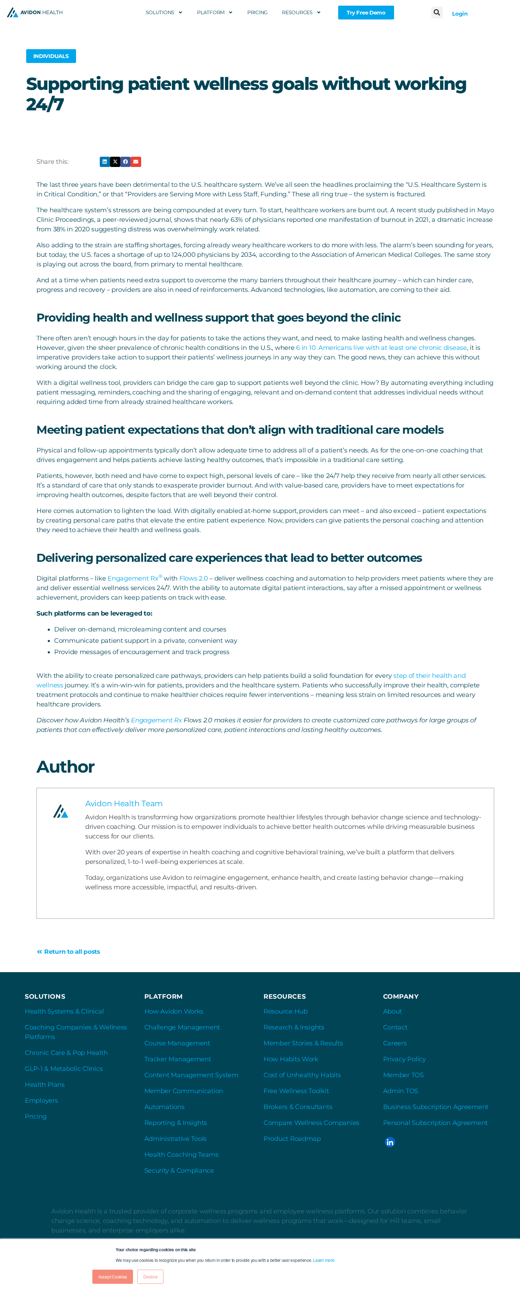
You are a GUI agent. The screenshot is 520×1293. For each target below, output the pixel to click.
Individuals (51, 56)
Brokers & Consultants (298, 1107)
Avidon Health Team (124, 803)
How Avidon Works (174, 1011)
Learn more (323, 1260)
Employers (41, 1100)
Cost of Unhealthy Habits (302, 1075)
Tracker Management (177, 1059)
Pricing (36, 1116)
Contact (395, 1027)
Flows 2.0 (193, 578)
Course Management (177, 1043)
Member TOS (403, 1075)
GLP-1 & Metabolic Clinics (64, 1069)
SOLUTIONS (160, 12)
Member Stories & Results (303, 1043)
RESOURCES (297, 12)
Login (460, 13)
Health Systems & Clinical (64, 1011)
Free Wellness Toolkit (296, 1091)
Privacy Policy (404, 1059)
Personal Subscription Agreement (435, 1123)
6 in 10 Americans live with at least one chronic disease (381, 348)
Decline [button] (150, 1277)
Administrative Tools (175, 1139)
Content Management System (191, 1075)
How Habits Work (291, 1059)
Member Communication (184, 1091)
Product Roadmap (292, 1139)
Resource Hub (286, 1011)
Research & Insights (294, 1027)
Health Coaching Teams (181, 1155)
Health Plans (45, 1085)
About (392, 1011)
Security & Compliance (179, 1170)
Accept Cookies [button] (112, 1277)
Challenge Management (182, 1027)
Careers (395, 1043)
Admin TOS (400, 1091)
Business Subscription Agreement (436, 1107)
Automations (164, 1107)
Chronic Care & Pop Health (66, 1053)
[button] (437, 12)
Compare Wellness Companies (311, 1123)
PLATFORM (211, 12)
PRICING (257, 12)
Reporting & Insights (175, 1123)
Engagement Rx (135, 578)
